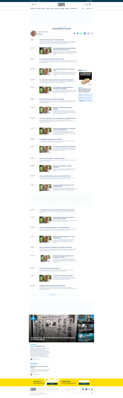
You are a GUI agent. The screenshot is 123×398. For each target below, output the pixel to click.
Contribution (32, 165)
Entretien (56, 8)
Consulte (52, 383)
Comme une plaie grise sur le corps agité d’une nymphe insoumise (57, 118)
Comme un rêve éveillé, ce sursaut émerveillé (51, 158)
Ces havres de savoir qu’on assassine (49, 268)
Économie (38, 8)
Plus (92, 70)
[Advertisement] (61, 18)
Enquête (67, 8)
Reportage (61, 8)
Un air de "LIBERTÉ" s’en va (37, 346)
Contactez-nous (68, 390)
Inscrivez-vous (84, 383)
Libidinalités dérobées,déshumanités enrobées (52, 286)
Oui (79, 94)
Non (80, 97)
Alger (85, 4)
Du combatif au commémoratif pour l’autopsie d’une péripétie (56, 80)
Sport (51, 8)
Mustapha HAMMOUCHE (36, 374)
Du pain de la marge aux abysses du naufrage (51, 99)
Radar (43, 8)
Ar (83, 8)
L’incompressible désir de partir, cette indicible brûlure (54, 176)
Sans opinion (81, 100)
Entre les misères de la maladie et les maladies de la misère (55, 247)
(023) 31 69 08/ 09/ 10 (39, 394)
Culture (47, 8)
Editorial (33, 344)
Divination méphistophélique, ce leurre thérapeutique (54, 227)
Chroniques (32, 58)
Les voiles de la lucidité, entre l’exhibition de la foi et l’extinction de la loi (64, 48)
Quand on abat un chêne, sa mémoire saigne (51, 40)
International (73, 8)
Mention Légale (68, 389)
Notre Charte (74, 389)
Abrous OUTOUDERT (36, 358)
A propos (73, 388)
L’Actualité (32, 8)
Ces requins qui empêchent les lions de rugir (51, 59)
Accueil (67, 388)
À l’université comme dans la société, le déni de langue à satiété (56, 210)
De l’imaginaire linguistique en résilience (50, 139)
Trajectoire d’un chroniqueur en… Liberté (39, 367)
